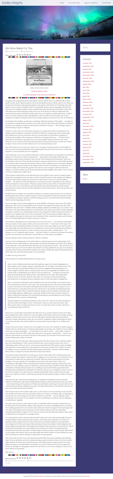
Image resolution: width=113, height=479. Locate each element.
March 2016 (87, 99)
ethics (48, 461)
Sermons (10, 461)
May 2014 (86, 135)
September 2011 (88, 162)
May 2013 (86, 150)
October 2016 (87, 78)
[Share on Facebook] (17, 55)
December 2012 (88, 156)
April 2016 (86, 96)
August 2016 (87, 84)
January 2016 (87, 105)
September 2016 (88, 81)
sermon (70, 461)
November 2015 (88, 111)
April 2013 (86, 153)
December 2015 (88, 108)
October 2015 (87, 114)
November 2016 (88, 75)
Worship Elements (19, 461)
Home (62, 3)
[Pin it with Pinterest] (25, 55)
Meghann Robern (27, 51)
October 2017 (87, 63)
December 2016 (88, 72)
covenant (43, 461)
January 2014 (87, 141)
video (8, 463)
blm (30, 461)
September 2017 (88, 66)
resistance (64, 461)
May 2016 (86, 93)
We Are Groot (8, 471)
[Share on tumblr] (30, 55)
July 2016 (86, 87)
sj (5, 463)
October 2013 (87, 144)
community (36, 461)
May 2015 (86, 123)
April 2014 (86, 138)
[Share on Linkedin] (27, 55)
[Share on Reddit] (22, 55)
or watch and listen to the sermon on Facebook (39, 95)
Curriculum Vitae (74, 3)
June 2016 (86, 90)
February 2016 (87, 102)
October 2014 (87, 129)
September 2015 (88, 117)
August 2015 (87, 120)
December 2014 (88, 126)
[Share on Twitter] (20, 55)
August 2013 (87, 147)
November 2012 (88, 159)
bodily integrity (12, 3)
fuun (51, 461)
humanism (57, 461)
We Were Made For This (39, 91)
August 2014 (87, 132)
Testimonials (106, 3)
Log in (85, 179)
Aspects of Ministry (91, 3)
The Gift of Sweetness (67, 471)
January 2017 (87, 69)
